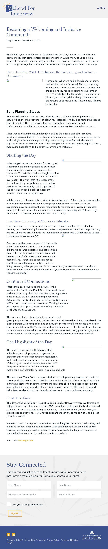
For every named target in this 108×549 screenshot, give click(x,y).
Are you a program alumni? (27, 504)
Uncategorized (25, 440)
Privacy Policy (52, 540)
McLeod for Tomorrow (19, 8)
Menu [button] (102, 8)
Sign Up (15, 513)
